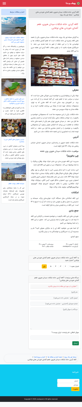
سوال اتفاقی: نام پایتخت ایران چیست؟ (65, 332)
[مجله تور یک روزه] (73, 3)
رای (44, 266)
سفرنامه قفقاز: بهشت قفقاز (16, 183)
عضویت (75, 389)
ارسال (76, 343)
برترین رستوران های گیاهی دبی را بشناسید (14, 140)
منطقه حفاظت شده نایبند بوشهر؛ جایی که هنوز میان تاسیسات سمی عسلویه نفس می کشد (14, 39)
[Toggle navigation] (4, 3)
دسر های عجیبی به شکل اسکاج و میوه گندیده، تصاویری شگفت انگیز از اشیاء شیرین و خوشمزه (14, 101)
